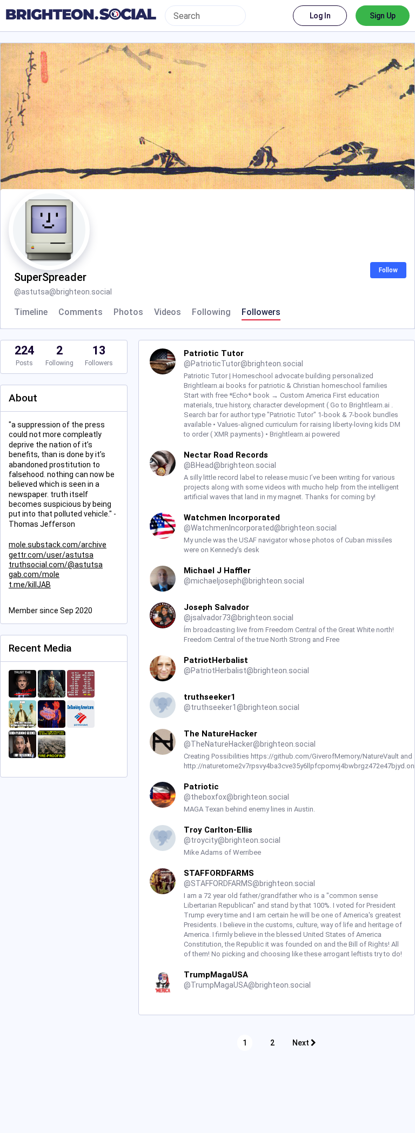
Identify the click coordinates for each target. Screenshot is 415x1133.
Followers (261, 312)
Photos (128, 312)
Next (301, 1042)
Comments (80, 312)
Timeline (31, 312)
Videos (167, 312)
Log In (320, 15)
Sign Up (383, 15)
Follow (388, 270)
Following (211, 312)
